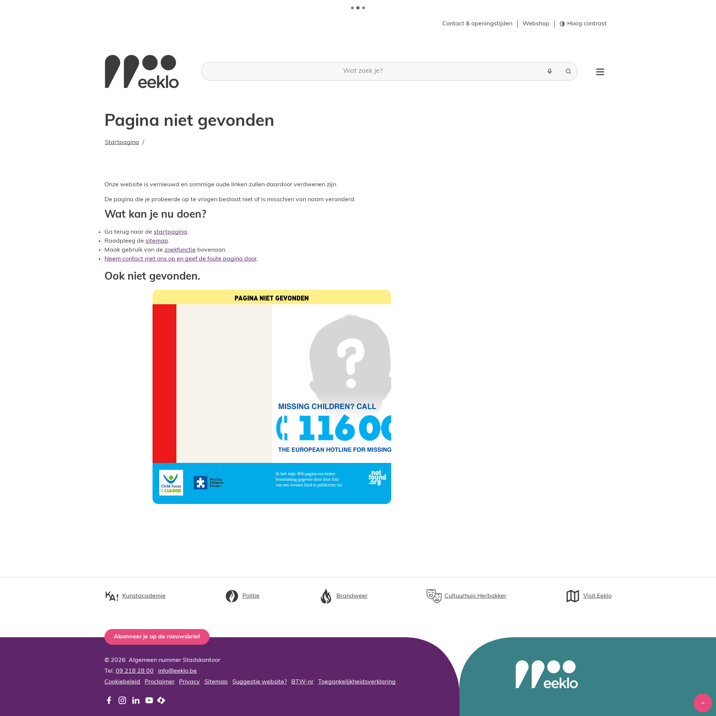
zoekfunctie (180, 250)
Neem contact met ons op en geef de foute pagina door (180, 259)
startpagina (170, 232)
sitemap (156, 241)
